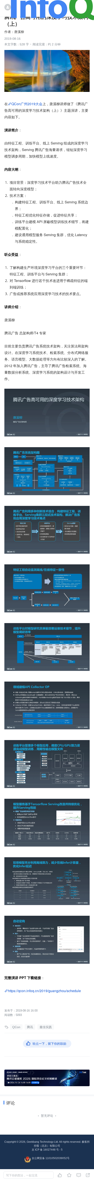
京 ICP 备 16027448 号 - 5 (47, 1149)
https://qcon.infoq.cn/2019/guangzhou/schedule (44, 990)
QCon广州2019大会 (26, 103)
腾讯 (30, 1027)
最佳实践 (46, 1027)
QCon (16, 1027)
